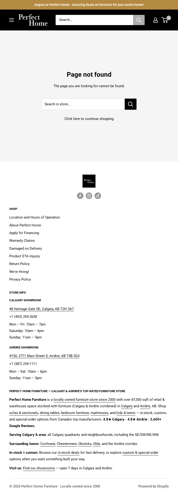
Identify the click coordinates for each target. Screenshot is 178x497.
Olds (96, 444)
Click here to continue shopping (89, 119)
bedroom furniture (75, 413)
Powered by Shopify (153, 486)
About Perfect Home (25, 225)
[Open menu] (11, 20)
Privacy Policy (20, 279)
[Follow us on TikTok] (98, 195)
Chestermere (67, 444)
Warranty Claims (22, 241)
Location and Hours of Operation (34, 217)
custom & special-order (140, 453)
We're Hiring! (19, 272)
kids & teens (125, 413)
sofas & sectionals (23, 413)
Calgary (127, 406)
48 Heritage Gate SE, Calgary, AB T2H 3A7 (41, 309)
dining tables (50, 413)
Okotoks (85, 444)
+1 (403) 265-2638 (23, 317)
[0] (165, 20)
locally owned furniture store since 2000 (84, 400)
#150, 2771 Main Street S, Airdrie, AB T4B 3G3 (44, 356)
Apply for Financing (24, 233)
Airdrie (145, 406)
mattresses (99, 413)
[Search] (139, 20)
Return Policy (19, 264)
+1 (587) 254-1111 (23, 364)
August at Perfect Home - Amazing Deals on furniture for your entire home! (89, 5)
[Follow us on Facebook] (80, 195)
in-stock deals (68, 453)
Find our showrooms (39, 468)
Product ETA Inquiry (24, 256)
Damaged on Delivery (25, 248)
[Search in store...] (131, 104)
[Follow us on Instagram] (89, 195)
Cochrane (47, 444)
